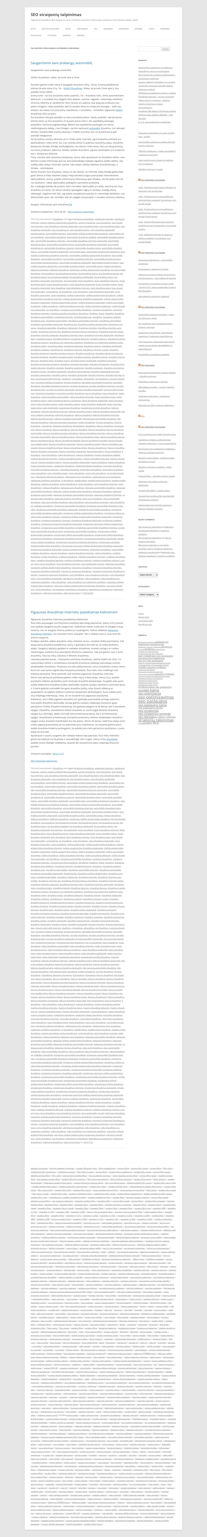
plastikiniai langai (163, 676)
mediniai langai (164, 663)
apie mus (108, 1310)
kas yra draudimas (93, 393)
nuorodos (128, 1310)
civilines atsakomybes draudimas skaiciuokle (83, 299)
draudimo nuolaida (55, 368)
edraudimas (89, 378)
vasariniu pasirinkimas (88, 1393)
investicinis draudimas (45, 393)
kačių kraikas (153, 1335)
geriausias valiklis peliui (100, 1244)
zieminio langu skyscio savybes (53, 1259)
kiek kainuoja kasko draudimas (63, 422)
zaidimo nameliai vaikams (57, 1361)
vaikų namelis (84, 1346)
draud (101, 313)
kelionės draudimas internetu (54, 411)
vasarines (158, 1386)
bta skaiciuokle (70, 280)
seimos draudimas (103, 553)
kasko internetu (114, 404)
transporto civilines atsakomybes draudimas (51, 567)
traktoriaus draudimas (115, 564)
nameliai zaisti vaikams (101, 1361)
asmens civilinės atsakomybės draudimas (58, 222)
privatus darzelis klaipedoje (124, 1379)
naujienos (118, 1310)
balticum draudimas (40, 270)
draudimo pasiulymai (74, 368)
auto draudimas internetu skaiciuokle (61, 226)
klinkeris (63, 1357)
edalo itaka (167, 1455)
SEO (95, 29)
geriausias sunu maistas (41, 1335)
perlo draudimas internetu (106, 484)
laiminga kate (69, 1270)
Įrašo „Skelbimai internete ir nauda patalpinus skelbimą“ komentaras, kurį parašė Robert (155, 238)
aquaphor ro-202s (90, 1215)
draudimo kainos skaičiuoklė (83, 360)
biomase (141, 649)
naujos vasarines (96, 1390)
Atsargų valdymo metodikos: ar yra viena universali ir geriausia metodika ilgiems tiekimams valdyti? (156, 86)
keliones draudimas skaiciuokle (106, 411)
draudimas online (39, 346)
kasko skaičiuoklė (50, 408)
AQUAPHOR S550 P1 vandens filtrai (154, 490)
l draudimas (46, 426)
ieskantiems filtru (38, 1328)
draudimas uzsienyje (73, 349)
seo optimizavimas (156, 697)
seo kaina (151, 689)
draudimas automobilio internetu (83, 320)
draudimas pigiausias (73, 346)
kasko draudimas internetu (82, 397)
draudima (109, 313)
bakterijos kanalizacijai (151, 644)
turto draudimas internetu (97, 575)
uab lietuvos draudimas (73, 578)
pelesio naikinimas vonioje (80, 1357)
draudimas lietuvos (98, 339)
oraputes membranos (69, 1368)
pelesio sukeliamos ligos (155, 1408)
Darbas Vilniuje (72, 1350)
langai (156, 663)
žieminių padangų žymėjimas (62, 1168)
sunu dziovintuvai (55, 1302)
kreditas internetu (108, 1273)
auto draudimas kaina (89, 226)
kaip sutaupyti (73, 1313)
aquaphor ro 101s (96, 1219)
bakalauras (162, 642)
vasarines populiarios (165, 1390)
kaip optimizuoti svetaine (64, 1252)
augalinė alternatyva (69, 1310)
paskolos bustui (80, 1295)
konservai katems (124, 1302)
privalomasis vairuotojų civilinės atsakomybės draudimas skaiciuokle (92, 546)
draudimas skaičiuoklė (112, 346)
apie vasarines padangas (147, 1404)
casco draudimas (80, 291)
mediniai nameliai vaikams (149, 1379)
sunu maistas (72, 1299)
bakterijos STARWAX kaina (145, 1353)
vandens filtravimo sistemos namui (88, 1183)
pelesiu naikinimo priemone (136, 1357)
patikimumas (36, 1368)
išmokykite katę (124, 1295)
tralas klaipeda (140, 1350)
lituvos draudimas (113, 451)
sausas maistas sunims (48, 1306)
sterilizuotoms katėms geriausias (81, 1237)
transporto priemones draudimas (76, 571)
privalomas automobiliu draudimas (94, 509)
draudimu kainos (59, 375)
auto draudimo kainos (80, 230)
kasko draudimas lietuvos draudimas (64, 400)
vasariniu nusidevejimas (125, 1400)
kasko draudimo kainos (47, 404)
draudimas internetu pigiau (111, 331)
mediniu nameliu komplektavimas (127, 1361)
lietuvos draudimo (116, 447)
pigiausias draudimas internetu (108, 495)
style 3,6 (152, 1342)
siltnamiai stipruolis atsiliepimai (93, 1255)
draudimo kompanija (106, 360)
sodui (81, 1331)
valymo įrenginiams (62, 1364)
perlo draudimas (85, 484)
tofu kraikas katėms (51, 1346)
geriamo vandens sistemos (138, 1197)
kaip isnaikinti (99, 1357)
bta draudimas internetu (66, 273)
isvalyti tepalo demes (119, 1277)
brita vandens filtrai (93, 1331)
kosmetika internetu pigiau (63, 1371)
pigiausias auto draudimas (72, 487)
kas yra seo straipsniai (112, 1248)
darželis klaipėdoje (87, 1375)
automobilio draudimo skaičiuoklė (53, 251)
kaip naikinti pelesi (114, 1357)
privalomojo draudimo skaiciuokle (46, 549)
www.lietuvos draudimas (76, 589)
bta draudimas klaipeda (58, 277)
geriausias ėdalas (97, 1324)
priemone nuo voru (92, 1223)
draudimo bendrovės (85, 353)
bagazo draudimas (112, 266)
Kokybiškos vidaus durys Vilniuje (153, 381)
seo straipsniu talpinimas (62, 1201)
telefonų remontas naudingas (59, 1233)
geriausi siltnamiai (162, 1462)
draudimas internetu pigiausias (45, 335)
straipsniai (131, 1324)
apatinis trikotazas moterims (112, 1371)
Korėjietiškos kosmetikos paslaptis (153, 354)
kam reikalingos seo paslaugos (155, 656)
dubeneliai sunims (38, 1302)
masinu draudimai (99, 462)
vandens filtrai (151, 723)
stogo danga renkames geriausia (44, 1357)
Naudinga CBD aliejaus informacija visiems (157, 111)
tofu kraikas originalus (152, 1292)
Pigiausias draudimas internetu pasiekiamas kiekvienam (74, 612)
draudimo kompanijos (100, 364)
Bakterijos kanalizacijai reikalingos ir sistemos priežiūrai (156, 531)
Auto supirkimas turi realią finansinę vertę (157, 434)
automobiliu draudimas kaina (107, 259)
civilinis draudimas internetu (71, 306)
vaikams (111, 1252)
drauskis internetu (96, 375)
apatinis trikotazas (162, 1368)
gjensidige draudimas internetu (55, 386)
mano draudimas (49, 455)
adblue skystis (138, 1259)
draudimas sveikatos (40, 349)
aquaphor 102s (112, 1219)
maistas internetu (81, 1324)
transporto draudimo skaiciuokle (45, 571)
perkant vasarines (38, 1404)
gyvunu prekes (83, 1270)
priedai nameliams (128, 1488)
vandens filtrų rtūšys (97, 1186)
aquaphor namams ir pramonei (118, 1204)
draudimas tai (56, 349)
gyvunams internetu (89, 1313)
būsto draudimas (85, 280)
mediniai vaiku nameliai (80, 1361)
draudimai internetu (64, 317)
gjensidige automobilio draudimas (97, 382)
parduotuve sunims (95, 1382)
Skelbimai (108, 29)
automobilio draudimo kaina (88, 248)
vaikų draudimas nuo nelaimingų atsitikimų (86, 582)
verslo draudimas (43, 589)
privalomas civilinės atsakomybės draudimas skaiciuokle (86, 516)
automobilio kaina (77, 251)
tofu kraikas (164, 1448)
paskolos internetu (141, 1270)
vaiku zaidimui (74, 1259)
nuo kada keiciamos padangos (111, 1288)
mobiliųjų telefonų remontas (54, 1237)
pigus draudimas (76, 502)
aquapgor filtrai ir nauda (63, 1208)
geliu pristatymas (146, 1368)
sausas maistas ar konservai (97, 1277)
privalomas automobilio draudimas (70, 506)
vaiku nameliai (168, 1346)
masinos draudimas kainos (70, 458)
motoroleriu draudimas (112, 469)
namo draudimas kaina (57, 473)
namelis (43, 1495)
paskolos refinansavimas (128, 1273)
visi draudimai (58, 589)
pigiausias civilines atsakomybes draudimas (72, 491)
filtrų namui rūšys (45, 1190)
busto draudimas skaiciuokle (82, 284)
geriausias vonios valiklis (151, 1237)
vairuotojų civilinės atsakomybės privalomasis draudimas (79, 585)
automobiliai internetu (56, 233)
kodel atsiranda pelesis (151, 1255)
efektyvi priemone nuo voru (123, 1244)
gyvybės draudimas (79, 386)
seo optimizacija (149, 693)
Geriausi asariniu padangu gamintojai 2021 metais (71, 1292)
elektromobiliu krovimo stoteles (55, 1440)
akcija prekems (153, 1317)
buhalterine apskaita (155, 1259)
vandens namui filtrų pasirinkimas (73, 1186)
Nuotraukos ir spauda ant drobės (153, 269)
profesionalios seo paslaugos (155, 687)
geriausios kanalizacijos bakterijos (116, 1259)
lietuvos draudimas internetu (92, 433)
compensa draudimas (102, 309)
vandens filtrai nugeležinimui (129, 1194)
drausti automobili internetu (48, 378)
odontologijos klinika (40, 1299)
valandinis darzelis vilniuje (103, 1299)
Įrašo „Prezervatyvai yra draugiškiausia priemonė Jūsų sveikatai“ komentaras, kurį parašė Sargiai (157, 200)
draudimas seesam (92, 346)
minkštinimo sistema (66, 1172)
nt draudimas (67, 480)
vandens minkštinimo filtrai (80, 1194)
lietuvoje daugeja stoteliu (70, 1241)
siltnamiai (164, 1266)
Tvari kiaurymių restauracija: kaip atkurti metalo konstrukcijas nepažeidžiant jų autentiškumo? (156, 345)
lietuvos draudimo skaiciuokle (72, 451)
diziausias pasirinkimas (164, 1393)
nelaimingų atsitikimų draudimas (45, 480)
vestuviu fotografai (124, 1364)
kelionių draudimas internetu (106, 415)
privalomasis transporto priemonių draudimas (77, 542)
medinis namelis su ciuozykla (70, 1277)
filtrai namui (151, 1190)
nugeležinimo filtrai (45, 1223)
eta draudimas (101, 378)
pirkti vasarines (146, 1393)
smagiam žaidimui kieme (151, 1230)
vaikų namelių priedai (156, 1506)
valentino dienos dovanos (87, 1371)
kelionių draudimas (83, 415)
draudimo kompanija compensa (45, 364)
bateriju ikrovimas (166, 1364)
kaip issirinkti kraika (61, 1335)
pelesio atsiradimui (61, 1408)
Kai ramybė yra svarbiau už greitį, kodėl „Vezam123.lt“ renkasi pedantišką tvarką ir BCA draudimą (157, 287)
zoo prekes (37, 1346)
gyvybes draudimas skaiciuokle (61, 389)
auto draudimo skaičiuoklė (103, 230)
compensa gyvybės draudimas (64, 313)
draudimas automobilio (56, 320)
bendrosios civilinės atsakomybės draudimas (90, 270)
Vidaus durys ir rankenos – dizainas (154, 100)
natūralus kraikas (120, 1484)
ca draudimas (52, 291)
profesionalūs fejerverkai (125, 1339)
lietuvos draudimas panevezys (62, 444)
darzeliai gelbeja (56, 1262)
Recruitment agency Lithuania (93, 1350)
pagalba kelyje (80, 480)
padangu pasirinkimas (87, 1288)
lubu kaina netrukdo (157, 1262)
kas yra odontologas (71, 1342)
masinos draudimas (84, 455)
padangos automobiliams (51, 1382)
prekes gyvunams (95, 1306)
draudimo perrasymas (114, 368)
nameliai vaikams (123, 1346)
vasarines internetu (125, 1386)
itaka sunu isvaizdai (45, 1313)
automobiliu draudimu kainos (71, 266)
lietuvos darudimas (61, 429)
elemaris (171, 1342)
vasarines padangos (94, 1284)
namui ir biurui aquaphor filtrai (100, 1212)
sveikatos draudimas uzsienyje (78, 560)
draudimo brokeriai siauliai (61, 357)
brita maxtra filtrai (89, 1342)
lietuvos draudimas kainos (63, 437)
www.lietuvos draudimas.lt (101, 589)
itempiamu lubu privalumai (135, 1262)
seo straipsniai (148, 710)
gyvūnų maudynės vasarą (107, 1335)
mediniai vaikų (37, 1491)
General (139, 29)
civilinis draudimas (49, 306)
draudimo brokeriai (39, 357)
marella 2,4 (122, 1342)
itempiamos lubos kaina (65, 1266)
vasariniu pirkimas (79, 1390)
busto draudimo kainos (106, 284)
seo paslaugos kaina (152, 705)
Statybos (52, 35)
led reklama (144, 1321)
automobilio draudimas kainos (60, 244)
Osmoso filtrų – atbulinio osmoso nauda (156, 476)
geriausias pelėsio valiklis (158, 1226)
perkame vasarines (127, 1404)
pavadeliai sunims (46, 1317)
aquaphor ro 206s (144, 1219)
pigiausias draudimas (102, 491)
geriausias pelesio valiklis (90, 1248)
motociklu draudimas (69, 469)
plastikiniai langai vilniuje (148, 683)
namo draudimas (38, 473)
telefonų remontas (150, 1223)
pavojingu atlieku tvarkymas (104, 1368)
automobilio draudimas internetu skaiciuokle (87, 240)
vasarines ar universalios (65, 1386)
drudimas (66, 378)
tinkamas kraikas (160, 1339)
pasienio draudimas (50, 484)
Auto (33, 29)
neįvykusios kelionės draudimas (49, 477)
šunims (143, 1306)
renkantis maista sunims (47, 1415)
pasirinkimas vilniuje (73, 1262)
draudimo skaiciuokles (41, 375)
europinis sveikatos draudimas (49, 382)
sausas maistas (139, 1335)
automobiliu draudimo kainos (105, 262)
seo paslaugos (152, 701)
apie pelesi (46, 1408)
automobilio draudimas (55, 237)
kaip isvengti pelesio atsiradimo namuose (67, 1230)
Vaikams (81, 35)
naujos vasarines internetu (160, 1397)
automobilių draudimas (51, 259)
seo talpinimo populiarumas (163, 1382)
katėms (151, 1306)
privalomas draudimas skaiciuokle (86, 520)
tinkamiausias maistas (62, 1324)
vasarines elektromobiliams (111, 1393)
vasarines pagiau (139, 1397)
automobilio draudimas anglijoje (81, 237)
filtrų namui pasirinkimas (97, 1179)
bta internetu (57, 280)
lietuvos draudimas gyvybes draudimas (60, 433)
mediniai (170, 1488)
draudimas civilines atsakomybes (92, 324)
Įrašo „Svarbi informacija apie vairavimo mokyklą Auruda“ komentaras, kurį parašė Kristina (157, 226)
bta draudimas (48, 273)
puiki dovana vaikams (129, 1230)
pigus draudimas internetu (97, 502)
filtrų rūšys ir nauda (85, 1172)
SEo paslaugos (148, 365)
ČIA (70, 204)
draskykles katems (149, 1273)
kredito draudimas (86, 422)
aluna (101, 1342)
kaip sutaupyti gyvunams (75, 1306)
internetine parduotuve (129, 1313)
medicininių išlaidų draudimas (88, 466)
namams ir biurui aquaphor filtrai (128, 1212)
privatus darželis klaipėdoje (148, 1375)
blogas (122, 1324)
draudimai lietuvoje (83, 317)
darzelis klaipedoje (156, 1371)
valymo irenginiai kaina (101, 1379)
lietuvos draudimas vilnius (75, 447)
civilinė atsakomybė (76, 295)
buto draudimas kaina (101, 288)
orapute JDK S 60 (51, 1368)
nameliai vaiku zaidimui (80, 1495)
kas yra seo (164, 1223)
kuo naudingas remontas (52, 1244)
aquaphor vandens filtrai (85, 1201)
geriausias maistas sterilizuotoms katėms (141, 1233)
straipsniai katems (54, 1270)
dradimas (93, 313)
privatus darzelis (115, 1262)
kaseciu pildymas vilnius (162, 1361)
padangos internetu (39, 1281)
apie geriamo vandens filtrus (75, 1175)
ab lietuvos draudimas (84, 219)
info (61, 1306)
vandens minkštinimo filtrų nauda (158, 1194)
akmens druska (145, 1411)
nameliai (96, 1346)
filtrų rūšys (167, 1168)
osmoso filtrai (123, 1168)
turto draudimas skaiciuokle (49, 578)
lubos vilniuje (152, 1266)
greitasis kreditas (165, 1415)
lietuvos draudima (79, 429)
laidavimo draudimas (62, 426)
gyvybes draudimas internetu (102, 386)
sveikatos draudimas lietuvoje (50, 560)
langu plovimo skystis (61, 1284)
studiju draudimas (49, 556)
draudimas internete (87, 328)
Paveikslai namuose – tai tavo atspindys (156, 96)
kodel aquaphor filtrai (153, 1212)
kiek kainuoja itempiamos (88, 1266)
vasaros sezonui (162, 1400)
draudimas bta (70, 324)
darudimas (83, 313)
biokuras (167, 646)
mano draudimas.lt (66, 455)
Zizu (143, 416)
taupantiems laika (62, 1390)
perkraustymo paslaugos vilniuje (146, 1295)
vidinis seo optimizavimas (41, 1252)
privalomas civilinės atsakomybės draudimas (83, 513)
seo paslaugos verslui (150, 707)
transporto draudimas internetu (107, 567)
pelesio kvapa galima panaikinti (68, 1223)
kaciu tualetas (87, 1302)
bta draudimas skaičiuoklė (81, 277)
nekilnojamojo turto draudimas (106, 477)
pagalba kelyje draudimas (99, 480)
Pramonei (165, 29)
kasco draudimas (110, 393)
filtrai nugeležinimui (107, 1168)
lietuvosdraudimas (95, 451)
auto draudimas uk (60, 230)
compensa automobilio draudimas (75, 309)
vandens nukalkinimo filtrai (99, 1197)
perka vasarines (70, 1393)
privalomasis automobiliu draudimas (80, 531)
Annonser (124, 29)
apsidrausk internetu (104, 219)
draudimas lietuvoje (80, 339)
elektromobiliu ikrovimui (61, 1295)
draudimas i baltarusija (67, 328)
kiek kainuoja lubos (109, 1266)
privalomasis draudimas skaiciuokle (100, 538)
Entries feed (143, 617)
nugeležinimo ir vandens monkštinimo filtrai (67, 1197)
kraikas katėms (166, 1335)
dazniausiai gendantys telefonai (109, 1233)
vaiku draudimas (58, 582)
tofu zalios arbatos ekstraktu (129, 1292)
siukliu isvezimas (38, 1353)
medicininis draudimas (64, 466)
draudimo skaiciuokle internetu (105, 371)
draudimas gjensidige (46, 328)
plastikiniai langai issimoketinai (150, 678)
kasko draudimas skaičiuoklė (95, 400)
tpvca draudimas (47, 564)
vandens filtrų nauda (142, 1172)
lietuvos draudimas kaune (42, 440)
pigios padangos (93, 1281)
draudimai (119, 313)
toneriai (147, 1361)
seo (140, 690)
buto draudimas (58, 288)
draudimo (114, 349)
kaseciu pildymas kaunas (41, 1364)
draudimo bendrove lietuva (62, 353)
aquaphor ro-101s (73, 1215)
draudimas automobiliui (110, 320)
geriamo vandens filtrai (61, 1219)
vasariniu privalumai (96, 1397)
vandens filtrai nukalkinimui (120, 1172)
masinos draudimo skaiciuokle (76, 462)
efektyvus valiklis (165, 1353)
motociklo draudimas (112, 466)
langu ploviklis (78, 1284)
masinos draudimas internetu (44, 458)
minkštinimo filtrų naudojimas (43, 1172)
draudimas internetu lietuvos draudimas (80, 331)
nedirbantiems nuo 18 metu (52, 1411)
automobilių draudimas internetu (78, 259)
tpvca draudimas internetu (68, 564)
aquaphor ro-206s (142, 1215)
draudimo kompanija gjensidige (74, 364)
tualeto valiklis (89, 1364)
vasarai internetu (55, 1404)
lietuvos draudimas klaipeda (67, 440)
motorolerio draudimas (90, 469)
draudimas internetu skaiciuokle (98, 335)
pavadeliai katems (168, 1459)
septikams (76, 1364)
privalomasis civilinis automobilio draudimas (74, 535)
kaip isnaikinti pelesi (134, 1408)
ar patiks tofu (53, 1310)
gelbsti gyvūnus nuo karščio (83, 1335)
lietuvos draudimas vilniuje (50, 447)
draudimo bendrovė (40, 353)
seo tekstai (146, 717)
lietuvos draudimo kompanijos (44, 451)
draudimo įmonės (100, 357)
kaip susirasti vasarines (90, 1404)
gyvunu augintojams (129, 1306)
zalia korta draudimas (52, 593)
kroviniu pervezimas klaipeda (120, 1350)
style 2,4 (143, 1342)
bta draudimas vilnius (103, 277)
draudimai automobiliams (42, 317)
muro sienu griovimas (143, 1364)
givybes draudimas (72, 382)
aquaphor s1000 (78, 1212)
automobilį (94, 128)
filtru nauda (64, 1328)
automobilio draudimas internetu (50, 240)
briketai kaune (159, 649)
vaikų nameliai (144, 1488)
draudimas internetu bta (49, 331)
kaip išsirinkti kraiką (64, 1484)
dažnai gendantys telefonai (127, 1237)
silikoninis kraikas (140, 1302)
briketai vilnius (144, 652)
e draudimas (77, 378)
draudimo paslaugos (94, 368)
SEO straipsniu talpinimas (153, 180)
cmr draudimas (52, 309)
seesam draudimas (58, 553)
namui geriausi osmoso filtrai (132, 1190)
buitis (104, 1252)
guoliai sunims (167, 1299)
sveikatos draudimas (68, 556)
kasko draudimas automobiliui (55, 397)
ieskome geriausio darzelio (95, 1262)
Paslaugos (36, 35)
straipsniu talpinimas (156, 719)
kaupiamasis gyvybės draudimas (95, 408)
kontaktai (98, 1310)
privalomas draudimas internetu (55, 520)
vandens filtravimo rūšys (86, 1168)
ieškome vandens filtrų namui (139, 1183)
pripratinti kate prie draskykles (43, 1277)
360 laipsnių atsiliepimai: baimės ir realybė (157, 93)
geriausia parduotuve (109, 1313)
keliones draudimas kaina (80, 411)
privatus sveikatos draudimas (75, 549)
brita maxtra (154, 1484)
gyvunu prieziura (112, 1306)
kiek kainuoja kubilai (105, 1237)
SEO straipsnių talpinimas (56, 14)
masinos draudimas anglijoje (107, 455)
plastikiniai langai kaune (147, 681)
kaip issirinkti (46, 1321)
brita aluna (110, 1342)
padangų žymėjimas (39, 1168)
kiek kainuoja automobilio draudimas (99, 418)
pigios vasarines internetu (84, 1400)
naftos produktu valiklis (113, 1411)
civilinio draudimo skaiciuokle (91, 302)
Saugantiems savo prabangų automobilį (61, 63)
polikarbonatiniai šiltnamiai (65, 1321)
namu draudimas (76, 473)
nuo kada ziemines (70, 1255)
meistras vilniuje (169, 1295)
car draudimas (65, 291)
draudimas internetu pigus (71, 335)
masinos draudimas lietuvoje (96, 458)
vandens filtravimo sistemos (73, 1179)
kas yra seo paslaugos (150, 660)
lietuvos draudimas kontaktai (94, 440)
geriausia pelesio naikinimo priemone (86, 1408)
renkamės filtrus (44, 1324)
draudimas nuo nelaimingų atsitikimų (66, 342)
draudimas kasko (44, 339)
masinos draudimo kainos (50, 462)
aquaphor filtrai (104, 1201)
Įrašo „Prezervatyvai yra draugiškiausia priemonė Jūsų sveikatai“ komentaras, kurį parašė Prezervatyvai (157, 213)
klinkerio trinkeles (54, 1353)
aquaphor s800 (159, 1208)
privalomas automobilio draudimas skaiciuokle (57, 509)
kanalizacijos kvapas (126, 1328)
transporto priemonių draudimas (53, 575)
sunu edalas (85, 1299)
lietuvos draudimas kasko (87, 437)
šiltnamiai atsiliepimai (128, 1321)
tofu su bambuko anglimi (104, 1292)
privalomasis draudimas (41, 538)
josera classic (72, 1248)
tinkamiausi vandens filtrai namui (58, 1183)
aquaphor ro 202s (127, 1219)
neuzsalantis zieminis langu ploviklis (154, 1281)
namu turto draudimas (95, 473)
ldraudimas (90, 426)
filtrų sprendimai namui (115, 1183)
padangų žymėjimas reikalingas (96, 1241)
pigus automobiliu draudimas (54, 502)
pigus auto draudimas (92, 498)
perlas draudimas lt (68, 484)
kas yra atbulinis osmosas (100, 1175)
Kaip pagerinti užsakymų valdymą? (154, 296)
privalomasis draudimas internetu (68, 538)
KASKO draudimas (73, 88)
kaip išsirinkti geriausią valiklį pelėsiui (103, 1230)
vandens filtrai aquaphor (155, 1201)
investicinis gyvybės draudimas (70, 393)
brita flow (162, 1342)
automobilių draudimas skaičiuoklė (75, 262)
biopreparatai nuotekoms (74, 1353)
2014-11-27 (58, 753)
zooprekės (108, 1339)
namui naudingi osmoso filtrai (125, 1175)
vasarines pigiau (112, 1390)
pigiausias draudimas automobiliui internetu (73, 495)
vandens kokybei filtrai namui (44, 1186)
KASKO (119, 110)
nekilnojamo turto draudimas (78, 477)
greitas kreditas (46, 1273)
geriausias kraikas (79, 1339)
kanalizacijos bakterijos (151, 658)
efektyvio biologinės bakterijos (53, 1331)
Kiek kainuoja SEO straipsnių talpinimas (156, 405)
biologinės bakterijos (107, 1328)
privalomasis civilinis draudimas (109, 535)
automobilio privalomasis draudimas (103, 251)
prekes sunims (76, 1317)
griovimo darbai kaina (127, 1368)
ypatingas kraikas (137, 1317)
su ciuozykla (36, 1350)
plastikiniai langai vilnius (148, 685)
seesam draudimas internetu (81, 553)
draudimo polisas (38, 371)
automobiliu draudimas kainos (44, 262)
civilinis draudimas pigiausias (98, 306)
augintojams (112, 1324)
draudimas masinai (116, 339)
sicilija (98, 1411)
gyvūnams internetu (39, 1339)
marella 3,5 (133, 1342)
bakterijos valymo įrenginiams (150, 647)
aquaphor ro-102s (46, 1212)
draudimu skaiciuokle (77, 375)
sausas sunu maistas (93, 1317)
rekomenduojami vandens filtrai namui (146, 1186)
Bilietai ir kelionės (50, 29)
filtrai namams (159, 1179)
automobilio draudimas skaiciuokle (91, 244)
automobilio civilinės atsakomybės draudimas (87, 233)
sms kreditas (71, 1411)
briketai (149, 649)
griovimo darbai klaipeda (159, 1350)
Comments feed (145, 620)
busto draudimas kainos (57, 284)
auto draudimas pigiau (110, 226)
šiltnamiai (124, 1331)
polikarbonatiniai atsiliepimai (105, 1321)
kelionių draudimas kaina (42, 418)
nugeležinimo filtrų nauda (104, 1194)
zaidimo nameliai (104, 1506)
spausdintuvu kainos (105, 1364)
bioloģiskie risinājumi (91, 1259)
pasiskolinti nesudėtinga (122, 1270)
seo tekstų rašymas (165, 717)
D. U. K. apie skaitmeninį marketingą (154, 122)
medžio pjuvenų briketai (152, 667)
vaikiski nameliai (153, 1346)
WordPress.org (145, 624)
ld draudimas (79, 426)
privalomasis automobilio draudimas (57, 527)
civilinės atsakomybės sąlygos (64, 302)
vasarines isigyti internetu (60, 1400)
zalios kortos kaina (71, 593)
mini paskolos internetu (95, 1440)
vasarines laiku (131, 1393)
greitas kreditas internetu (65, 1273)
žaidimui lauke (139, 1346)
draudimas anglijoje (112, 317)
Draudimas (82, 29)
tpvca (36, 564)
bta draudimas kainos (88, 273)
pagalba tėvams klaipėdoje (52, 1520)
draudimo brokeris (82, 357)
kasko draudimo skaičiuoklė (93, 404)
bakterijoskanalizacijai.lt (136, 1371)
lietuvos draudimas (96, 429)
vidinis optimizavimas (101, 1270)
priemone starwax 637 (96, 1353)
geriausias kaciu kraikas (83, 1233)
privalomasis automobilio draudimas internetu (96, 527)
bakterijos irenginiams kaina (120, 1353)
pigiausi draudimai (51, 487)
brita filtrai (93, 1484)
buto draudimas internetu (78, 288)
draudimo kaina (46, 360)
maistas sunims (160, 1331)
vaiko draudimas (92, 578)
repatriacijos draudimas (100, 549)
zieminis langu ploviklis (40, 1284)
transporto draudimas (82, 567)
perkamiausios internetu (60, 1339)
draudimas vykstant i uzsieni (96, 349)
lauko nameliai (108, 1346)
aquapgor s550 (62, 1212)
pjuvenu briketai (165, 674)
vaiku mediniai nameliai (58, 1495)
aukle (87, 1379)
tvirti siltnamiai (84, 1321)
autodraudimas (38, 233)
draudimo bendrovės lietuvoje (109, 353)
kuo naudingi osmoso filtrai (48, 1179)
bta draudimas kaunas (109, 273)
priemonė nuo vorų (132, 1223)
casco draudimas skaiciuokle (101, 291)
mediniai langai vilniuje (147, 665)
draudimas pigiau (55, 346)
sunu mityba (60, 1313)
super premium (57, 1299)
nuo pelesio (78, 1379)
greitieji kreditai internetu (88, 1273)
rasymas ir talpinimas (87, 1386)
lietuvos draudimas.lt (97, 447)
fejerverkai (164, 1324)
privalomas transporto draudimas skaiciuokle (61, 524)
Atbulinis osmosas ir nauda (150, 169)
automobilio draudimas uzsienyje (59, 248)
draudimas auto (38, 320)
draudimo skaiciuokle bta (78, 371)
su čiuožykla (48, 1350)
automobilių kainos (94, 266)
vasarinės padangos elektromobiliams (127, 1241)
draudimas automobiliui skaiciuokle (47, 324)
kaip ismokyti (122, 1317)
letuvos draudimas (105, 426)
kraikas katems (144, 1339)
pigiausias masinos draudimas (68, 498)
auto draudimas (103, 222)
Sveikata (67, 35)
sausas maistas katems (105, 1302)
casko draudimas (58, 295)
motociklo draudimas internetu (45, 469)
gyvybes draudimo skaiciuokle (89, 389)
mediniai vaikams (96, 1491)
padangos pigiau (130, 1284)
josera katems (122, 1299)
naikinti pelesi (155, 1357)
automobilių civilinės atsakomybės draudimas (90, 255)
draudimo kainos (62, 360)
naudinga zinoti (37, 1393)
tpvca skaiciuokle (89, 564)
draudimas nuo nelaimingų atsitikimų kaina (103, 342)
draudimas (97, 317)
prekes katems (62, 1317)
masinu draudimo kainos (42, 466)
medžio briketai (163, 665)
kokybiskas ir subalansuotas (153, 1313)
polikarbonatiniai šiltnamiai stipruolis (124, 1255)
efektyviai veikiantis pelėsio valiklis (151, 1244)
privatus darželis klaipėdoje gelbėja (63, 1375)
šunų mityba (125, 1335)
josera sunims (135, 1299)
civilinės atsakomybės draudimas (100, 295)
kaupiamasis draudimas (69, 408)
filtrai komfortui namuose (121, 1179)
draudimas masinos (39, 342)
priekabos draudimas (43, 506)
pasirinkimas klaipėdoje (107, 1375)
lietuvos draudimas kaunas (112, 437)
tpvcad (101, 564)
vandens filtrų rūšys (63, 1190)
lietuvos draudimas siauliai (89, 444)
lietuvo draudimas (43, 429)
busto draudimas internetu (106, 280)
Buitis (68, 29)
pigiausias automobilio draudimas (100, 487)
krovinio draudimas (104, 422)
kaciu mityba (110, 1295)
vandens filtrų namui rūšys (165, 1183)
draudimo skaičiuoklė (57, 371)
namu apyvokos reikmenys (88, 1252)
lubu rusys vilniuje (137, 1266)
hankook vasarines (53, 1393)
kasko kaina (36, 408)
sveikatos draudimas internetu (92, 556)
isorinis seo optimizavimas (158, 1248)
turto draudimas (76, 575)
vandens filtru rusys (142, 1208)
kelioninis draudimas (64, 415)
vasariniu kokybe (128, 1390)
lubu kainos (123, 1266)
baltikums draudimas (59, 270)
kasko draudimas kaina (105, 397)
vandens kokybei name (118, 1186)
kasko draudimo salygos (69, 404)
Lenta (151, 29)
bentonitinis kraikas (158, 1302)
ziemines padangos (113, 1284)
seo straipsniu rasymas (154, 713)
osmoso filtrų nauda (139, 1168)
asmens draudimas (86, 222)
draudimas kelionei (61, 339)
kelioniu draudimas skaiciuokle (68, 418)
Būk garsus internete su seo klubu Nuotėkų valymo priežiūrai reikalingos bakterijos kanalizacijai (155, 549)
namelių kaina (51, 1491)
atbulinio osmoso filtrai (40, 1175)
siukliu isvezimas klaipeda (134, 1495)
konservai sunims (72, 1302)
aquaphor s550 (43, 1219)
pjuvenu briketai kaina (147, 676)
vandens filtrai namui (142, 1179)
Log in (141, 613)
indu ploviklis (85, 1368)
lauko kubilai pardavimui (112, 1223)
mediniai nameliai (69, 1346)
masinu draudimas (116, 462)
